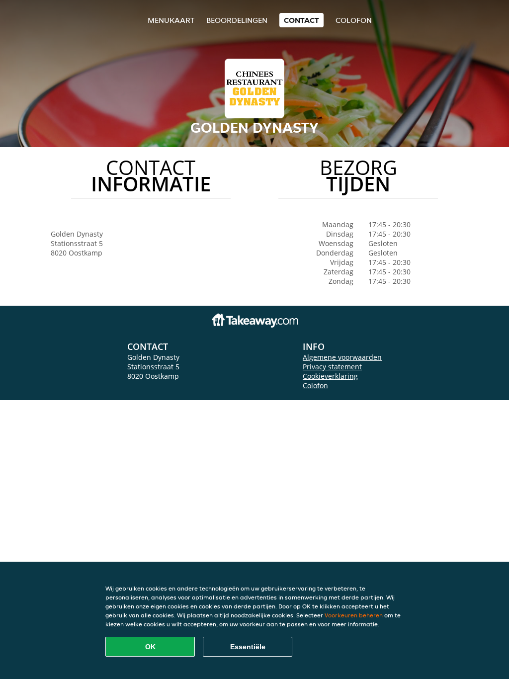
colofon (354, 20)
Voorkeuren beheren (354, 615)
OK (150, 647)
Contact (301, 20)
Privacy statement (332, 366)
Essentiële (247, 647)
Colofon (315, 385)
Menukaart (171, 20)
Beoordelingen (236, 20)
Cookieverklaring (330, 376)
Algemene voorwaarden (342, 357)
